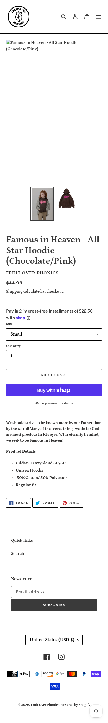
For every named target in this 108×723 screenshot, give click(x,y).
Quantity (13, 346)
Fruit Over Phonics (45, 705)
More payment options (54, 403)
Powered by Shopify (75, 705)
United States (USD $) (52, 639)
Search (17, 553)
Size (9, 324)
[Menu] (98, 17)
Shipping (14, 291)
